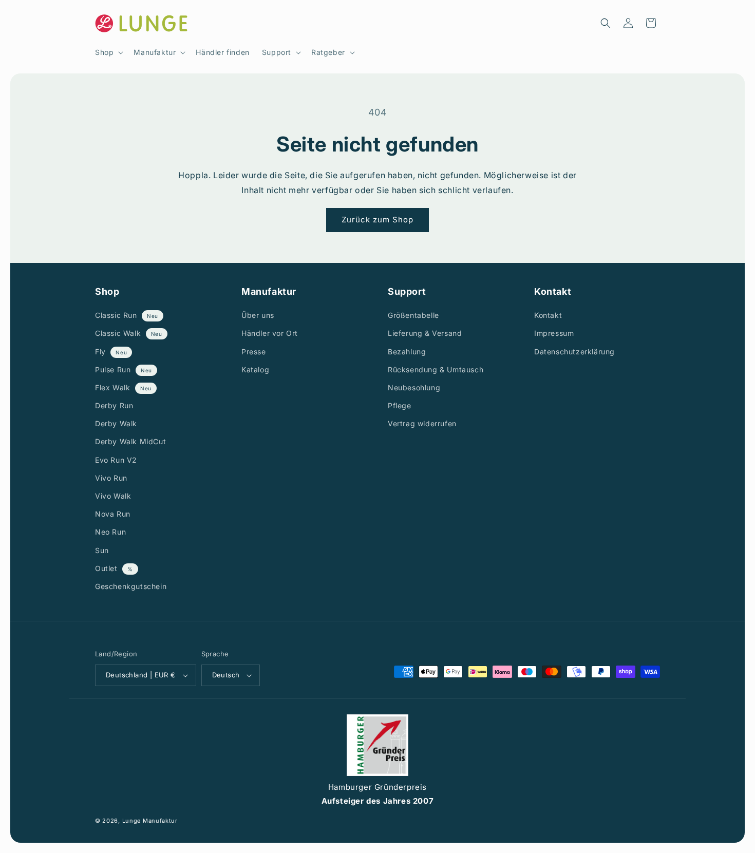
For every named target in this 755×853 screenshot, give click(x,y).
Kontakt (548, 315)
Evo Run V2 (116, 460)
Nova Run (112, 513)
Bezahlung (407, 351)
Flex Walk (114, 387)
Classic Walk (119, 333)
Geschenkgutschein (130, 586)
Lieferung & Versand (425, 333)
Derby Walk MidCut (130, 442)
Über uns (257, 315)
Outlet (107, 568)
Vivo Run (111, 477)
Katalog (255, 369)
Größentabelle (413, 315)
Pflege (399, 405)
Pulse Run (114, 369)
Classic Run (117, 315)
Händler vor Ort (269, 333)
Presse (253, 351)
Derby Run (114, 405)
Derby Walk (116, 423)
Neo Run (110, 532)
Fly (101, 351)
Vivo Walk (113, 495)
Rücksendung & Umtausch (435, 369)
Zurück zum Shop (377, 219)
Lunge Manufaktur (150, 821)
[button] (108, 52)
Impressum (554, 333)
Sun (102, 550)
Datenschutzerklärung (574, 351)
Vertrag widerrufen (422, 423)
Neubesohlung (414, 387)
